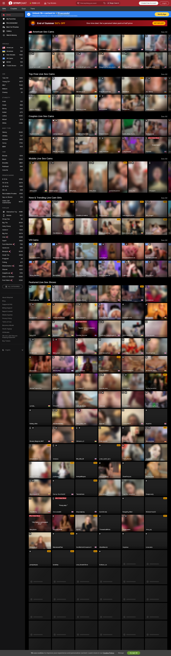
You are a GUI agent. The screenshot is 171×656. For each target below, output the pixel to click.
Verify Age (162, 14)
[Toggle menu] (3, 3)
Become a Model (8, 325)
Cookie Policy (108, 653)
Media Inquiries (7, 315)
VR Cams (34, 240)
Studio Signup (7, 329)
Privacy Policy (7, 318)
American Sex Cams (43, 31)
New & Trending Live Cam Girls (45, 197)
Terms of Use (6, 322)
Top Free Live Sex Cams (42, 74)
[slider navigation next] (165, 52)
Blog (3, 301)
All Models (5, 332)
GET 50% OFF (159, 23)
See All (164, 32)
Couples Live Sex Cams (41, 116)
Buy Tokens (6, 341)
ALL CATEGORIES (14, 286)
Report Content (7, 311)
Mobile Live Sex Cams (41, 158)
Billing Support (7, 308)
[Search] (104, 3)
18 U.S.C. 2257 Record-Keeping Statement (10, 336)
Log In (164, 3)
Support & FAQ (7, 304)
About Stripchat (7, 297)
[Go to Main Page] (17, 3)
